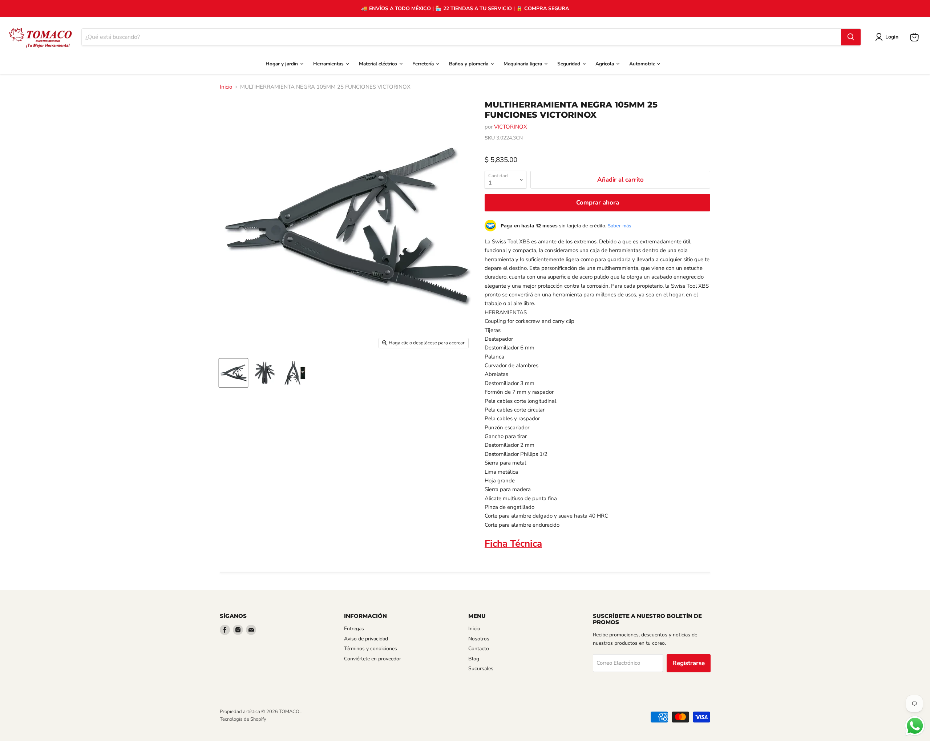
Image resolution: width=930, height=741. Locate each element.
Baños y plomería (469, 63)
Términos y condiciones (370, 648)
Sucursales (480, 668)
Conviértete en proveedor (372, 658)
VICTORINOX (510, 126)
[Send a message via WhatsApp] (914, 725)
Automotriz (642, 63)
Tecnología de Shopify (243, 719)
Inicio (226, 87)
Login (891, 36)
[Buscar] (851, 37)
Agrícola (605, 63)
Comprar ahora (597, 202)
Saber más (619, 225)
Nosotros (478, 638)
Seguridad (569, 63)
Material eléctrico (379, 63)
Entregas (354, 628)
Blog (473, 658)
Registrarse (688, 663)
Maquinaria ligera (523, 63)
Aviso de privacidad (366, 638)
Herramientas (329, 63)
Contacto (478, 648)
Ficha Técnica (513, 543)
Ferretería (423, 63)
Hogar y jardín (282, 63)
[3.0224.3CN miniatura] (233, 373)
